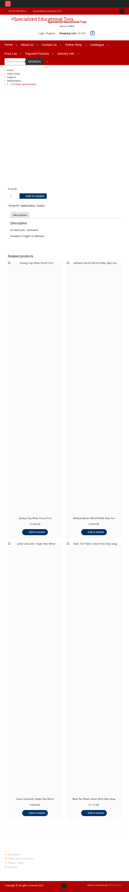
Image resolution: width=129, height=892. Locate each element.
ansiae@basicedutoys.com (47, 11)
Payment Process (37, 53)
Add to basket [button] (37, 532)
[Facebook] (121, 11)
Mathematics (14, 80)
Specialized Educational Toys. (67, 22)
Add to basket (35, 196)
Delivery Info (65, 53)
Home (9, 44)
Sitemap (12, 867)
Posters (40, 205)
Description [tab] (20, 215)
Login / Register (46, 33)
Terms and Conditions (21, 858)
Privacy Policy (16, 862)
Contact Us (49, 44)
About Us (27, 44)
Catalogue (97, 44)
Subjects (11, 77)
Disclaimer (14, 854)
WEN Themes (115, 885)
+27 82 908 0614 (17, 11)
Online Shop (73, 44)
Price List (11, 53)
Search (34, 61)
